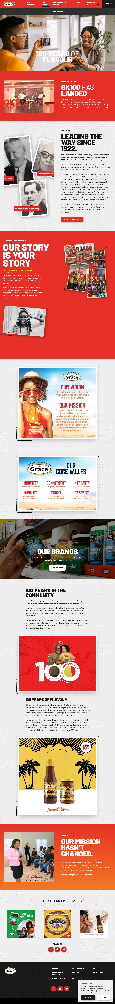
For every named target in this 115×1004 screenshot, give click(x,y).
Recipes (80, 3)
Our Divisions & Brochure (59, 4)
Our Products (31, 4)
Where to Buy (91, 4)
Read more (99, 992)
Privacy (78, 1000)
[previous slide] (73, 990)
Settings (103, 997)
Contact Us (77, 979)
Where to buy (98, 972)
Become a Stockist (60, 979)
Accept (88, 997)
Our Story (44, 4)
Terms (71, 1000)
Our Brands (17, 4)
